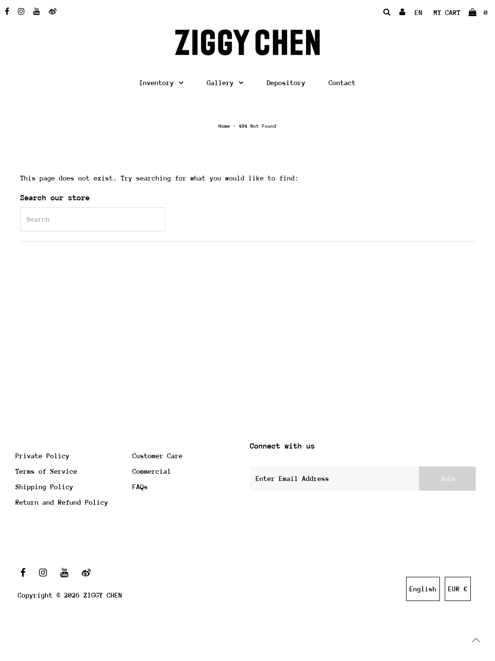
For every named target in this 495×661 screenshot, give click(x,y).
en (418, 12)
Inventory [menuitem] (156, 83)
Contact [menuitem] (342, 83)
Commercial (151, 471)
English (423, 589)
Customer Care (157, 456)
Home (224, 126)
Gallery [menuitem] (220, 83)
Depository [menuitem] (286, 83)
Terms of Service (46, 471)
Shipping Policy (44, 487)
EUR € (457, 589)
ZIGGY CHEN (103, 595)
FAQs (140, 487)
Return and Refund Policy (61, 502)
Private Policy (42, 456)
